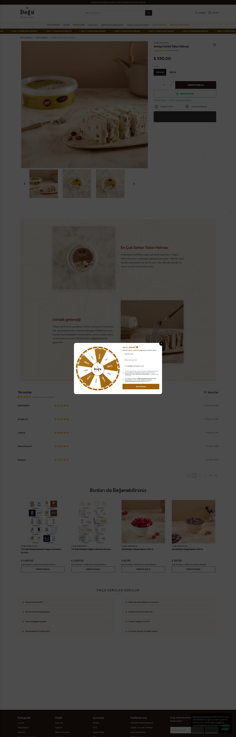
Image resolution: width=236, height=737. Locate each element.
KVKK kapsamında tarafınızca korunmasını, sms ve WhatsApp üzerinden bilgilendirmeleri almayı (140, 380)
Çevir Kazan (141, 386)
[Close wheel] (161, 344)
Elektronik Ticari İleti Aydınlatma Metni (137, 374)
